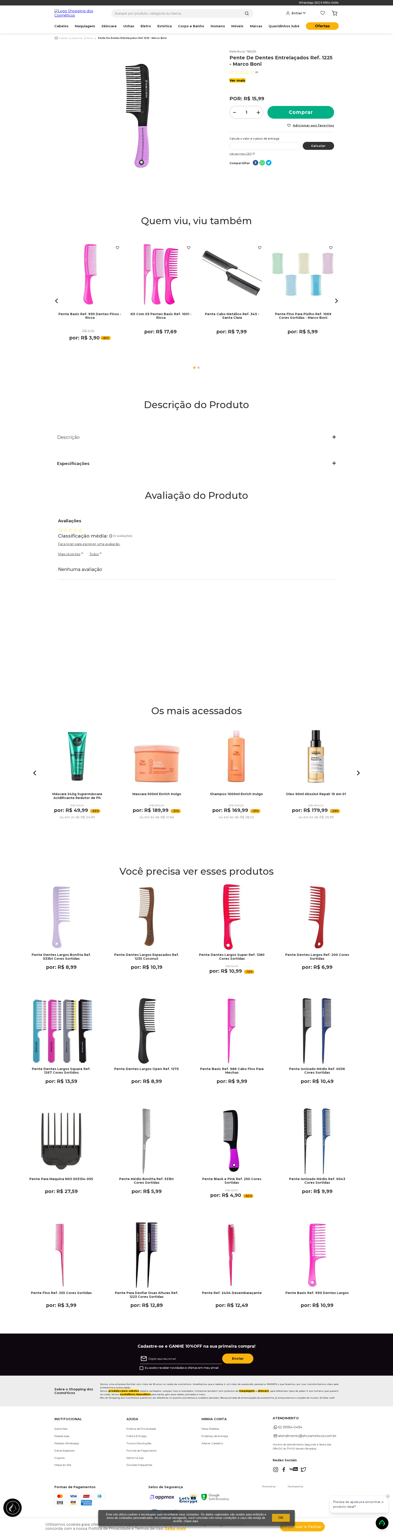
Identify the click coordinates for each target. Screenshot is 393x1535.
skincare (263, 1390)
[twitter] (269, 163)
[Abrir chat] (382, 1523)
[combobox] (182, 13)
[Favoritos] (323, 13)
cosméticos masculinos (135, 1394)
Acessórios (77, 38)
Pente (89, 38)
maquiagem (247, 1390)
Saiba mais (175, 1528)
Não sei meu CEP (240, 153)
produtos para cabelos (123, 1390)
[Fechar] (387, 1496)
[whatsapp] (262, 163)
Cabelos (63, 38)
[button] (56, 301)
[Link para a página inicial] (56, 37)
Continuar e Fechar (302, 1527)
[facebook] (255, 163)
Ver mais (237, 80)
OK (280, 1518)
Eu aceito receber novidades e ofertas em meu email (182, 1367)
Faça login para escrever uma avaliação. (89, 544)
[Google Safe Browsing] (215, 1499)
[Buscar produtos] (247, 13)
